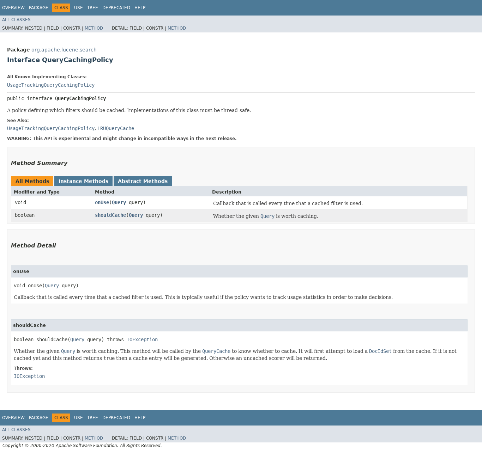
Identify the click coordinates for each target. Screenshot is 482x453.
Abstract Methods (143, 181)
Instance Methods (83, 181)
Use (78, 7)
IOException (142, 339)
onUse (102, 202)
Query (119, 202)
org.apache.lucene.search (64, 50)
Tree (92, 7)
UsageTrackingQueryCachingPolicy (51, 85)
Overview (13, 7)
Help (139, 7)
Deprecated (116, 7)
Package (38, 7)
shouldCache (110, 215)
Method (94, 28)
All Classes (16, 19)
